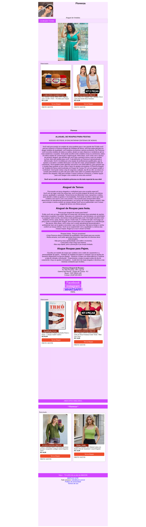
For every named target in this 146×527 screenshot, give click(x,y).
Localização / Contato (47, 21)
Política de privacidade (73, 482)
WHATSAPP (73, 289)
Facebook (73, 282)
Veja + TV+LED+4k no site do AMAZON (73, 475)
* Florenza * (73, 407)
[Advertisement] (73, 505)
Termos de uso (73, 483)
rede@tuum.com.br (78, 480)
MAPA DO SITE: (73, 478)
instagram (73, 286)
